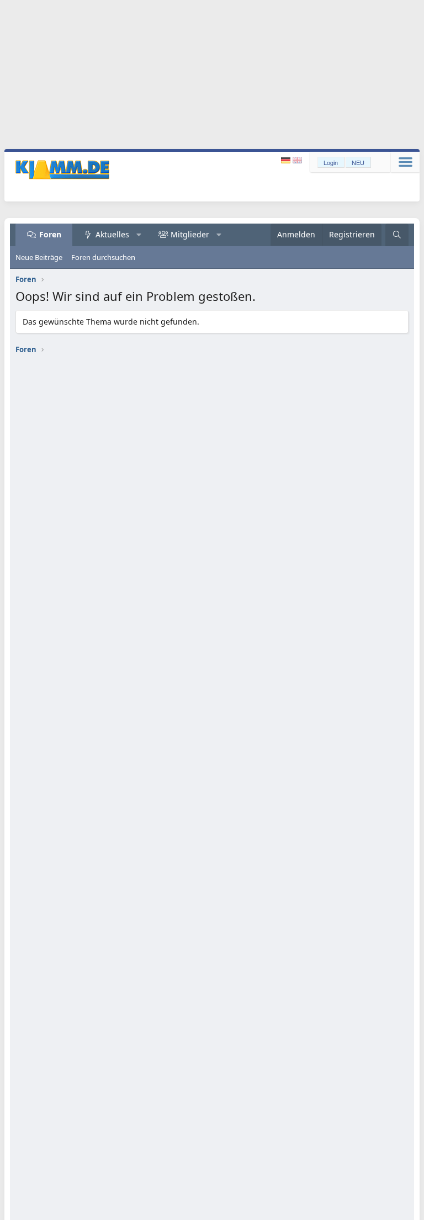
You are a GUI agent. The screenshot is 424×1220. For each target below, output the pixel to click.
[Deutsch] (287, 160)
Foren (50, 234)
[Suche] (397, 235)
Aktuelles (112, 234)
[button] (139, 235)
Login (331, 162)
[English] (297, 160)
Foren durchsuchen (103, 257)
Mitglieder (190, 234)
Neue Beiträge (38, 257)
